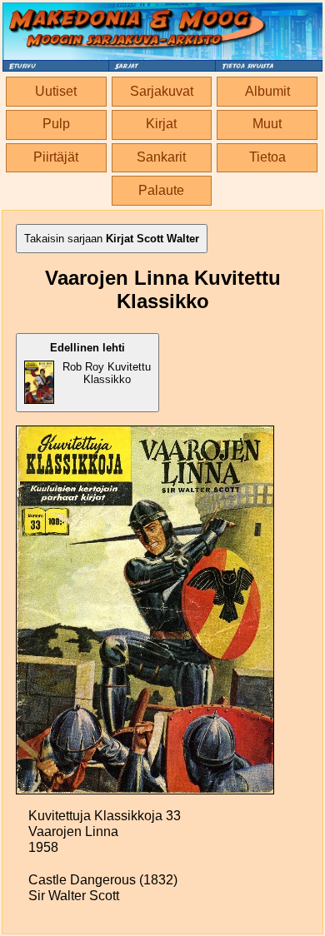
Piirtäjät (55, 157)
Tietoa (267, 157)
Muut (267, 124)
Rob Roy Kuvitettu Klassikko (100, 363)
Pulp (56, 124)
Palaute (161, 190)
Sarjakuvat (161, 91)
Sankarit (161, 157)
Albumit (267, 91)
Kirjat (161, 124)
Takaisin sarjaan (111, 238)
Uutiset (56, 91)
